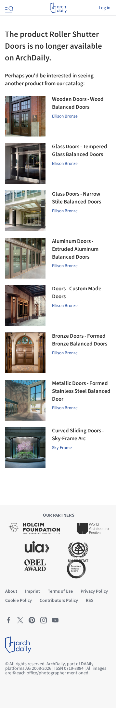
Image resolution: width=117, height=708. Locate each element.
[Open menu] (8, 7)
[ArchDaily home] (58, 8)
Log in (104, 8)
